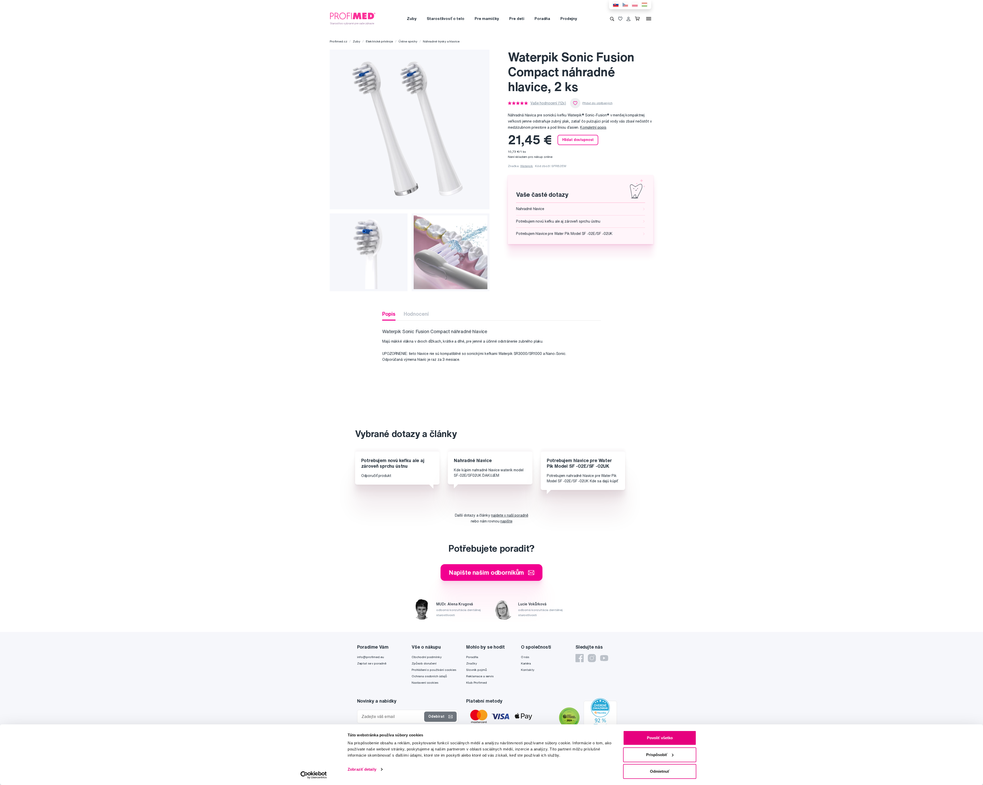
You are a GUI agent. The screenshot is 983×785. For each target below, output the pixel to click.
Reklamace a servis (479, 676)
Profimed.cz (338, 41)
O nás (525, 657)
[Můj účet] (628, 19)
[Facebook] (579, 658)
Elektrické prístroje (379, 41)
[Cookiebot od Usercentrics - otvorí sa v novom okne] (313, 775)
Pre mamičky (487, 18)
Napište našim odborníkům (486, 572)
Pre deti (516, 18)
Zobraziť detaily (362, 769)
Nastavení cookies (425, 682)
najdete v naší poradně (509, 515)
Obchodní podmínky (427, 657)
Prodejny (568, 18)
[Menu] (648, 19)
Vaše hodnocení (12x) (548, 103)
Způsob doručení (424, 663)
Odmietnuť (659, 771)
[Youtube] (604, 658)
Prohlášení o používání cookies (434, 669)
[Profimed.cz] (353, 18)
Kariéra (526, 663)
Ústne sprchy (408, 41)
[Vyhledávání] (612, 19)
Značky (471, 663)
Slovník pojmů (476, 669)
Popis (388, 314)
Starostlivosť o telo (445, 18)
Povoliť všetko (660, 738)
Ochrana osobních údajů (429, 676)
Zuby (411, 18)
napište (506, 521)
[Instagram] (592, 658)
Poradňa (542, 18)
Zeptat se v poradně (371, 663)
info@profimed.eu (370, 657)
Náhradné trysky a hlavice (441, 41)
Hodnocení (416, 314)
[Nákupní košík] (638, 19)
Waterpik (526, 166)
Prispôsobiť (656, 755)
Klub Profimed (476, 682)
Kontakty (527, 669)
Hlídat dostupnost (578, 139)
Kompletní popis (593, 127)
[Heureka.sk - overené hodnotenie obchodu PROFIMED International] (600, 718)
